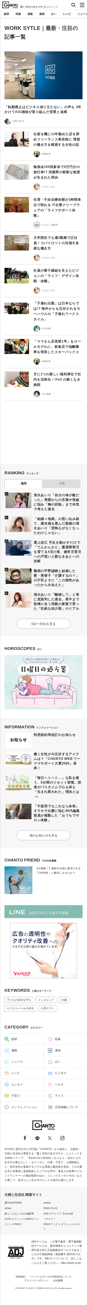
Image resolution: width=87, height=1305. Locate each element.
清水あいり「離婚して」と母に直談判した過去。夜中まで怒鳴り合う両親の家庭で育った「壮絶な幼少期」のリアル (56, 601)
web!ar (47, 1202)
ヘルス (59, 1084)
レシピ (67, 14)
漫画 (42, 14)
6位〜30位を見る (43, 624)
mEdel (7, 1208)
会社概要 (58, 1280)
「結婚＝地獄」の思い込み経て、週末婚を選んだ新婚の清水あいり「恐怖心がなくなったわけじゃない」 (56, 526)
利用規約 (20, 1276)
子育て (15, 1095)
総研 (6, 14)
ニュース (17, 1061)
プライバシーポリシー (36, 1280)
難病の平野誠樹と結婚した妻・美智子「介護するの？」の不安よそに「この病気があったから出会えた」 (56, 578)
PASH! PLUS (50, 1208)
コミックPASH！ (13, 1224)
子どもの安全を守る (19, 1000)
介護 (64, 1000)
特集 (18, 14)
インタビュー (46, 1000)
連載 (30, 14)
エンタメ (17, 1084)
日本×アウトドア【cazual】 (59, 1213)
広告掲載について (66, 1107)
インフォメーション (24, 1107)
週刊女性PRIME (13, 1202)
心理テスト (47, 1008)
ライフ (59, 1095)
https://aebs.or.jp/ (71, 1262)
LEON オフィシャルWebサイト (21, 1218)
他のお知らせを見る (43, 835)
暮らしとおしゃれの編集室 (19, 1213)
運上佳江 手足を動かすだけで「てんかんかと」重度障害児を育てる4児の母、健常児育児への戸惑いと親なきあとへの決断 (57, 552)
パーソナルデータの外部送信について (51, 1276)
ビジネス (60, 1073)
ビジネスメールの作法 (20, 1008)
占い (53, 14)
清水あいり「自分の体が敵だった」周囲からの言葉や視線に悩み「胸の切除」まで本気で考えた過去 (56, 502)
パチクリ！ (50, 1218)
